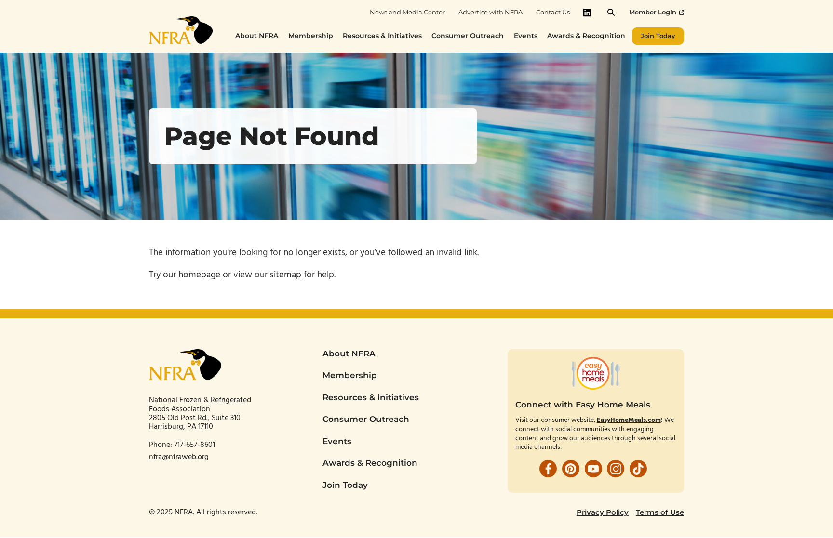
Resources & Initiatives (370, 397)
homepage (199, 275)
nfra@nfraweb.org (179, 457)
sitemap (285, 275)
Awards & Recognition (369, 463)
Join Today (345, 485)
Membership (349, 375)
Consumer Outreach (365, 419)
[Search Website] (611, 12)
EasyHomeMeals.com (629, 420)
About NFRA (349, 353)
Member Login (652, 12)
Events (336, 441)
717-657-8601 (195, 445)
